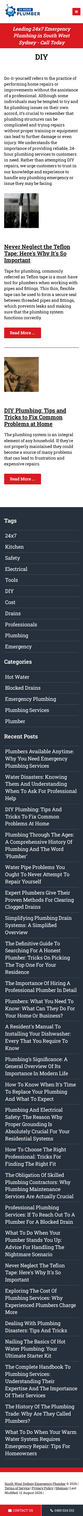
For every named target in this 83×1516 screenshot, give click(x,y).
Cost (10, 602)
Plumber (15, 721)
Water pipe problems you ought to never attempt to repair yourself (37, 874)
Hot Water (17, 676)
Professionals (21, 624)
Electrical (16, 569)
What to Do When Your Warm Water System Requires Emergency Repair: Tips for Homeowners (41, 1443)
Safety (12, 557)
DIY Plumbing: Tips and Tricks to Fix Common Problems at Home (35, 417)
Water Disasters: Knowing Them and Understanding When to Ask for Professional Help (41, 787)
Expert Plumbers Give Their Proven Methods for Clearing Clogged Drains (39, 899)
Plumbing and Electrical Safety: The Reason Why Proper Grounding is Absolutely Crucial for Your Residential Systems (37, 1124)
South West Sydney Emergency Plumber (35, 1483)
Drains (13, 613)
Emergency (18, 646)
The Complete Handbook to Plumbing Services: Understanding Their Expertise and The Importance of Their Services (41, 1381)
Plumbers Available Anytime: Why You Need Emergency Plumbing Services (39, 758)
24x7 (11, 535)
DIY (9, 591)
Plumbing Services (27, 710)
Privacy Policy (42, 1488)
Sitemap (61, 1488)
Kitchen (14, 546)
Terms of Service (17, 1488)
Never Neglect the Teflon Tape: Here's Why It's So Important (37, 253)
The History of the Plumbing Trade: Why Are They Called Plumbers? (39, 1413)
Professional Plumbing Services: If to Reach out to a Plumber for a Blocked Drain (40, 1214)
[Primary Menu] (76, 11)
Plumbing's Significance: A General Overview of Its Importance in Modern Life (36, 1066)
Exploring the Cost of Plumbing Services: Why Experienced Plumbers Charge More (40, 1301)
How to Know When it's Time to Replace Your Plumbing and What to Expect (40, 1091)
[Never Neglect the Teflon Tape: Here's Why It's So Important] (21, 226)
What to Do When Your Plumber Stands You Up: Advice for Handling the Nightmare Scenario (34, 1243)
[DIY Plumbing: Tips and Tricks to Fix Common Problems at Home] (21, 390)
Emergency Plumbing (30, 698)
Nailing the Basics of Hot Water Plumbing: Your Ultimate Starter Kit (35, 1348)
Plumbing (16, 635)
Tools (11, 579)
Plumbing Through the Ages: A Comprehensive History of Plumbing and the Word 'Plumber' (39, 845)
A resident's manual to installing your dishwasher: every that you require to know (38, 1037)
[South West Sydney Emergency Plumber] (21, 17)
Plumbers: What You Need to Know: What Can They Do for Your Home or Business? (40, 1008)
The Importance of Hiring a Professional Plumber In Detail (41, 987)
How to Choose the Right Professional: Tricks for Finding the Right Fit (35, 1156)
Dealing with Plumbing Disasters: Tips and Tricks (36, 1327)
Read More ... (22, 332)
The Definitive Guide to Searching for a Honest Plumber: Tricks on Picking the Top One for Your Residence (37, 957)
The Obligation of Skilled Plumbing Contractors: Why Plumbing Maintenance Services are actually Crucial (39, 1186)
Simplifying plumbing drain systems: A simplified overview (38, 925)
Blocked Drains (23, 687)
